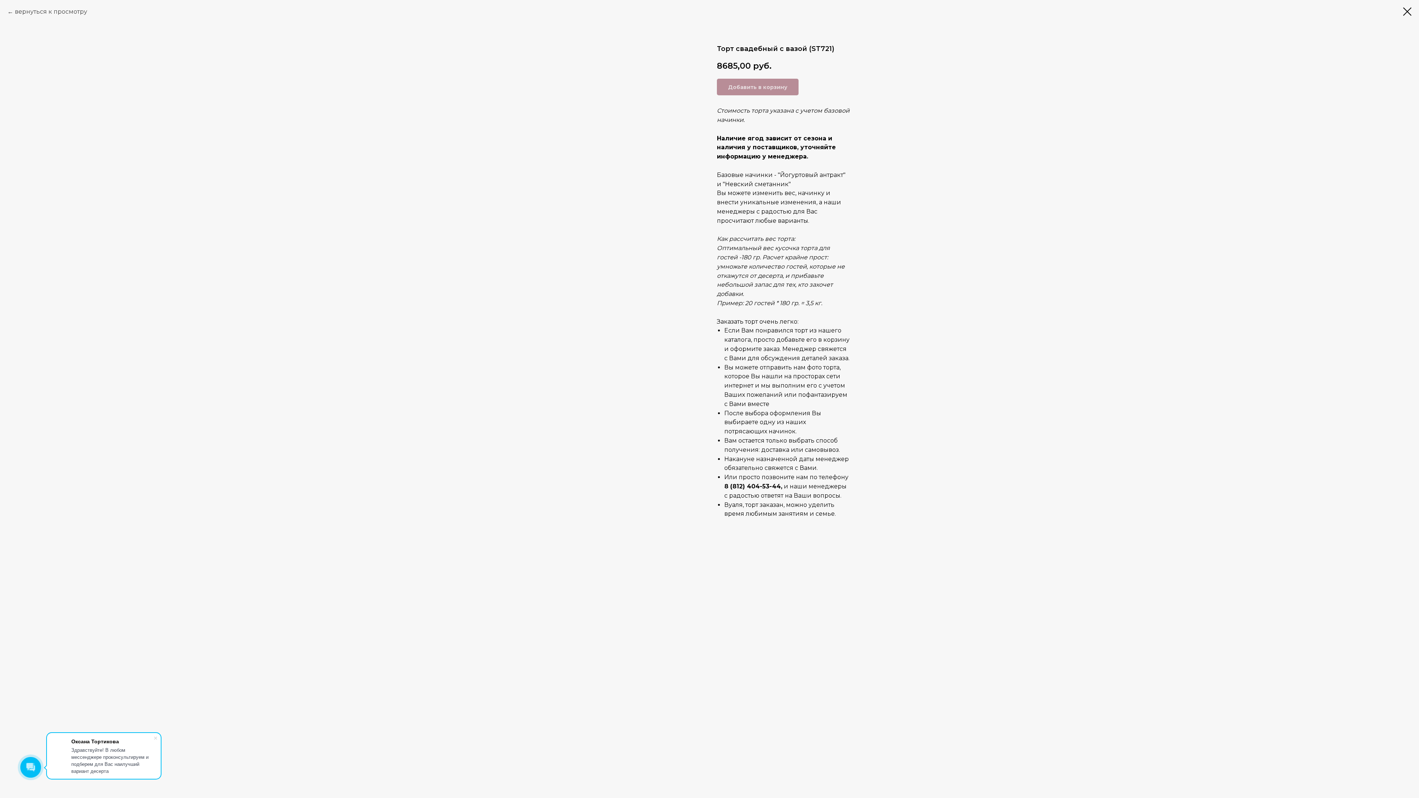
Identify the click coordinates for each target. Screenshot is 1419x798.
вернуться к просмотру (51, 11)
